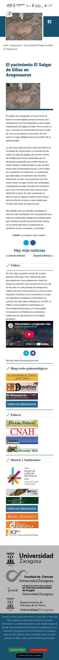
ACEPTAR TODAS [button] (17, 650)
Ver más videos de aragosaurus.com (22, 360)
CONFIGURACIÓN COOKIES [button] (29, 655)
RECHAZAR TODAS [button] (39, 650)
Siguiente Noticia (43, 255)
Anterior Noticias (15, 255)
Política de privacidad (45, 638)
